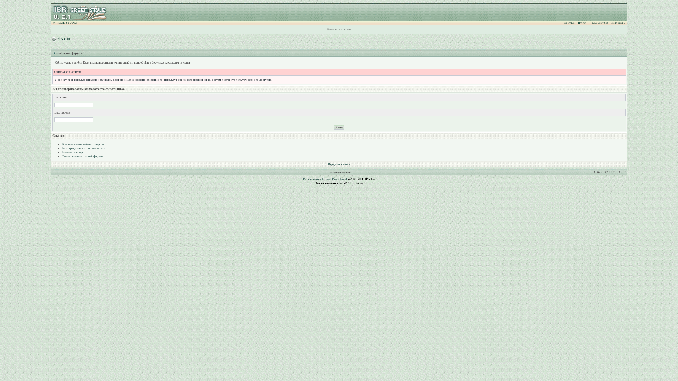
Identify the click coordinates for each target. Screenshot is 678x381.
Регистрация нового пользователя (83, 148)
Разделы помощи (72, 152)
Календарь (618, 22)
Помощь (569, 22)
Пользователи (599, 22)
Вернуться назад (339, 164)
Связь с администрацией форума (82, 156)
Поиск (582, 22)
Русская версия (312, 179)
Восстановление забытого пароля (83, 144)
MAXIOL (64, 39)
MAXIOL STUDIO (65, 22)
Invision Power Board (334, 179)
